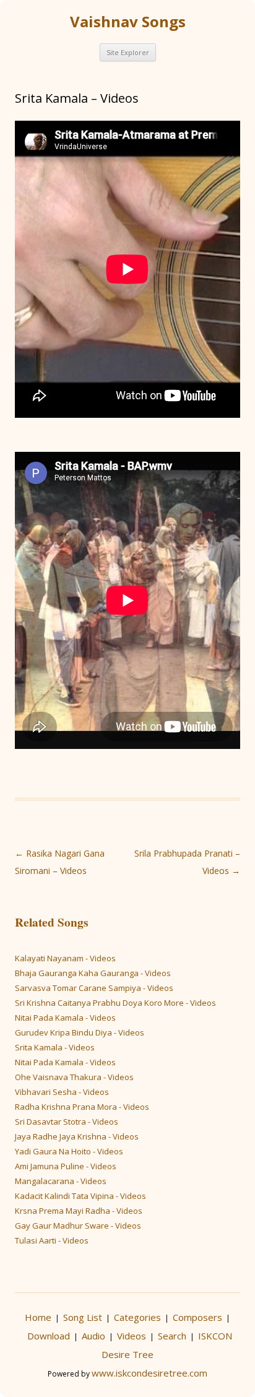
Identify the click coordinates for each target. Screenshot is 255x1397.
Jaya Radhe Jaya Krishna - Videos (77, 1136)
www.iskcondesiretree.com (149, 1373)
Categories (137, 1317)
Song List (82, 1317)
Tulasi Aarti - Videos (52, 1240)
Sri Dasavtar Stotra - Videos (66, 1121)
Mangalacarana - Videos (60, 1181)
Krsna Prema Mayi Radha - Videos (78, 1210)
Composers (197, 1317)
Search (172, 1336)
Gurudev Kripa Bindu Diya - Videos (79, 1032)
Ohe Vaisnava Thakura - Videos (74, 1077)
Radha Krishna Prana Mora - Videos (82, 1106)
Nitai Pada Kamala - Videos (65, 1017)
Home (38, 1317)
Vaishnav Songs (128, 21)
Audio (93, 1336)
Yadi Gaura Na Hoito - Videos (69, 1151)
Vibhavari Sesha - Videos (62, 1091)
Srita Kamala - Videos (55, 1047)
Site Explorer (127, 52)
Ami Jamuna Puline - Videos (65, 1166)
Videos (131, 1336)
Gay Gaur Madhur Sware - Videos (78, 1225)
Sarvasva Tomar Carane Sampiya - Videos (94, 987)
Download (48, 1336)
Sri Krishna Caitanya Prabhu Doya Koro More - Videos (115, 1002)
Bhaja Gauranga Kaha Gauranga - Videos (93, 973)
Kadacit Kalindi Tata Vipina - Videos (80, 1195)
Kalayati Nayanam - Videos (65, 958)
